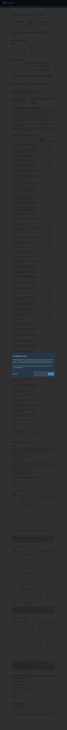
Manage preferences (40, 374)
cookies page (18, 367)
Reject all (15, 374)
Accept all (50, 374)
